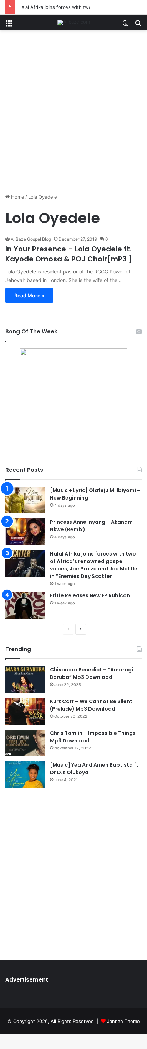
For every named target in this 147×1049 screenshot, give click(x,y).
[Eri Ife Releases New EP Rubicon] (25, 605)
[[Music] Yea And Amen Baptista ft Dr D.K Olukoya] (25, 774)
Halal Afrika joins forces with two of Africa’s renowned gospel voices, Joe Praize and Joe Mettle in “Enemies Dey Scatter (93, 565)
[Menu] (8, 25)
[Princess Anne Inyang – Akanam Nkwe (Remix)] (25, 531)
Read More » (29, 295)
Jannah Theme (123, 1021)
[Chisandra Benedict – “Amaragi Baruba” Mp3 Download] (25, 679)
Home (17, 197)
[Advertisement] (73, 114)
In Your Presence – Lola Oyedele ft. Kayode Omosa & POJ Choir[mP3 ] (68, 254)
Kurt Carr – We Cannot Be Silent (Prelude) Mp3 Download (91, 705)
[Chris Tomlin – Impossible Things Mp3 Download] (25, 743)
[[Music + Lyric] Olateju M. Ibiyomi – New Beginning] (25, 500)
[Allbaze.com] (73, 22)
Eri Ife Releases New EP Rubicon (90, 595)
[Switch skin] (125, 25)
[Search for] (138, 25)
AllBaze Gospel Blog (31, 239)
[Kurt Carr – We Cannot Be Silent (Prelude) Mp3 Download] (25, 711)
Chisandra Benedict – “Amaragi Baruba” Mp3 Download (91, 673)
